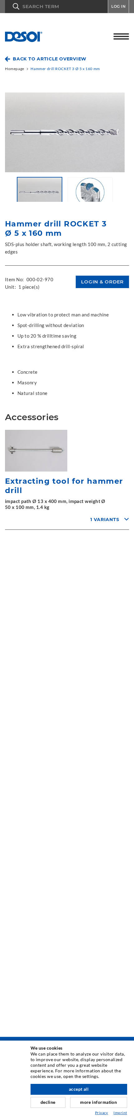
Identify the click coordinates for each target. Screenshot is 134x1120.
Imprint (120, 1112)
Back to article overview (49, 59)
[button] (56, 6)
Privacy (101, 1112)
